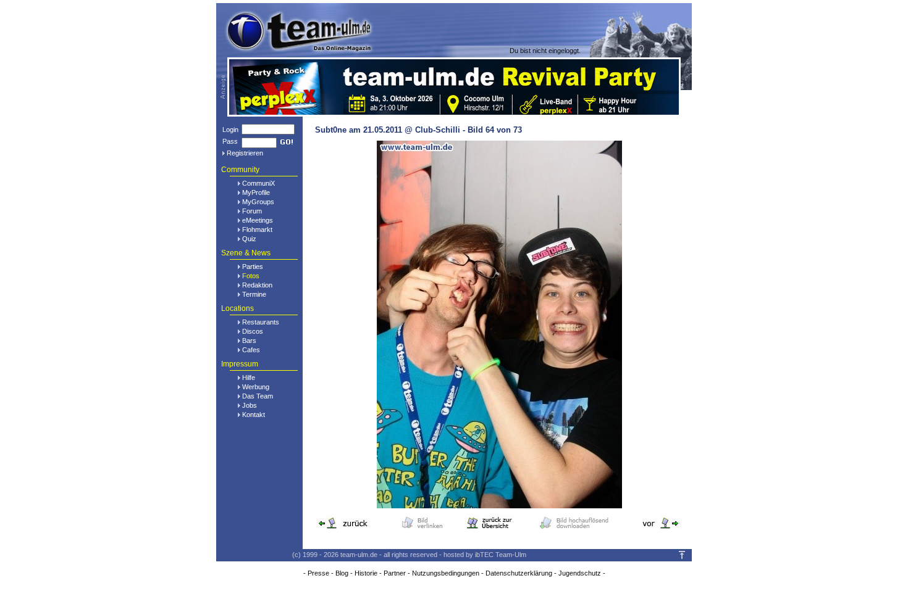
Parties (252, 266)
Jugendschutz (579, 573)
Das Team (257, 396)
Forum (252, 211)
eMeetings (257, 220)
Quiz (249, 238)
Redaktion (257, 285)
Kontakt (253, 414)
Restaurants (260, 322)
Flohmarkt (257, 229)
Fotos (250, 275)
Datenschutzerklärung (519, 573)
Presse (318, 573)
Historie (366, 573)
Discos (252, 331)
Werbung (255, 386)
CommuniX (258, 183)
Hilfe (248, 377)
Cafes (251, 349)
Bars (249, 340)
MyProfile (256, 192)
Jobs (249, 405)
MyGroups (258, 201)
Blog (341, 573)
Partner (395, 573)
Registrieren (245, 153)
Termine (254, 294)
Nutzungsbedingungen (445, 573)
